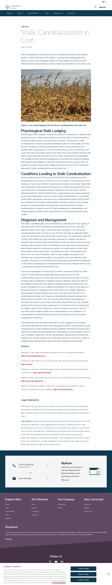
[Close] (108, 573)
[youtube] (56, 562)
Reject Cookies (83, 574)
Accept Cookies (83, 580)
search (95, 7)
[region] (56, 574)
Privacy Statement (59, 583)
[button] (30, 466)
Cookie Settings (83, 569)
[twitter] (50, 562)
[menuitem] (10, 13)
